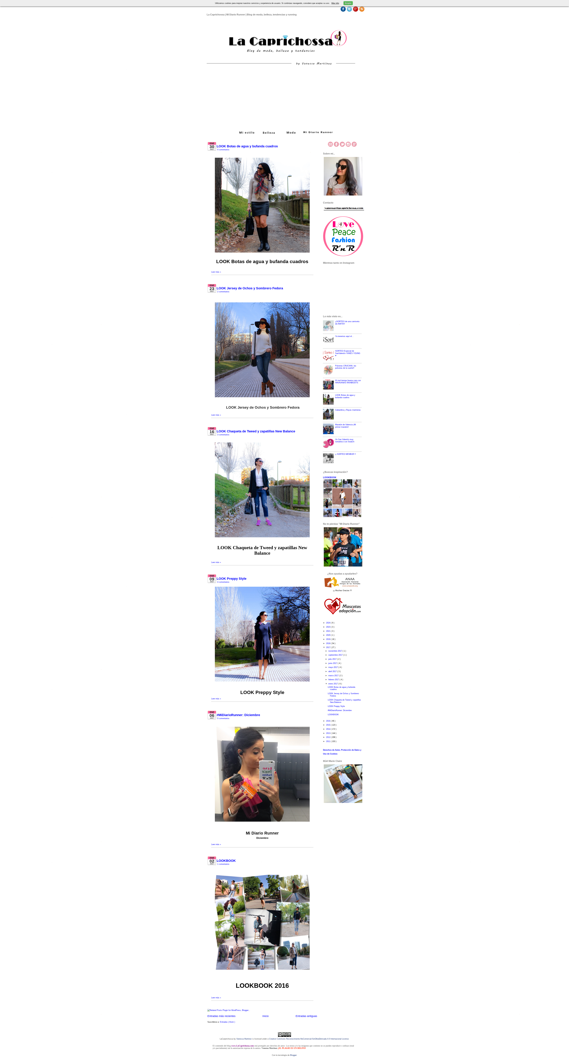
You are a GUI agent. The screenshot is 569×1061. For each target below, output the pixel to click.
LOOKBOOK (226, 861)
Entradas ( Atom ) (227, 1022)
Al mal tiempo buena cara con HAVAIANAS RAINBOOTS (348, 381)
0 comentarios (223, 718)
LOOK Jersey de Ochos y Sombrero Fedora (250, 288)
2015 (328, 725)
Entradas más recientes (221, 1016)
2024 (328, 623)
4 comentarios (223, 150)
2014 (328, 729)
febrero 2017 (334, 679)
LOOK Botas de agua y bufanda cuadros (247, 146)
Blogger (293, 1055)
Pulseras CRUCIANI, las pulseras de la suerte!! (345, 367)
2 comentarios (223, 292)
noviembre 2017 (335, 651)
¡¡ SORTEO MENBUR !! (345, 454)
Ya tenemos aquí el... (344, 336)
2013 (328, 733)
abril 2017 (332, 671)
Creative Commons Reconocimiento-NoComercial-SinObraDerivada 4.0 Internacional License (309, 1039)
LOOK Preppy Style (231, 578)
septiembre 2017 (335, 655)
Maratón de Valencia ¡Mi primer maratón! (345, 425)
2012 (328, 737)
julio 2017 (332, 659)
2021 (328, 631)
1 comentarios (223, 864)
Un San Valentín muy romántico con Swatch (344, 440)
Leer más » (216, 272)
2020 (328, 635)
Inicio (265, 1016)
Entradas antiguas (306, 1016)
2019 (328, 639)
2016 (328, 721)
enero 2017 (333, 684)
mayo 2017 (333, 667)
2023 (328, 627)
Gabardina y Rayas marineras (348, 410)
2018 (328, 643)
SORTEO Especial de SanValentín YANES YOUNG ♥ (347, 353)
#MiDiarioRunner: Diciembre (238, 715)
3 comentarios (223, 435)
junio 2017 (333, 663)
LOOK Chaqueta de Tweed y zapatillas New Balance (256, 431)
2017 (328, 647)
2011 (328, 741)
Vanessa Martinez (244, 1039)
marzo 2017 (333, 675)
